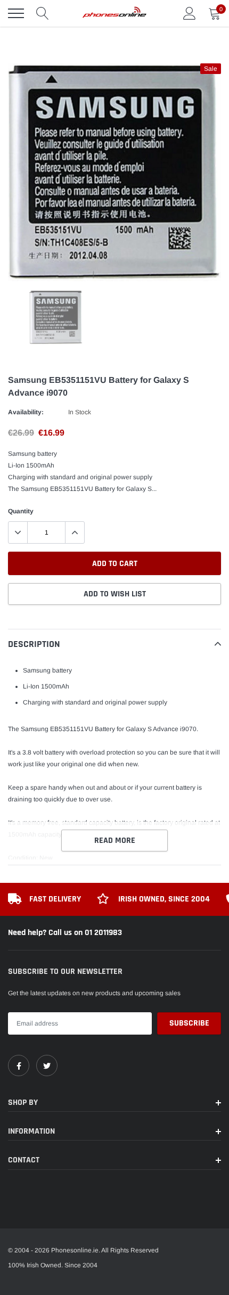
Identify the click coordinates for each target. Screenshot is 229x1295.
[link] (18, 1065)
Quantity (21, 511)
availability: (26, 412)
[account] (189, 13)
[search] (42, 13)
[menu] (16, 13)
